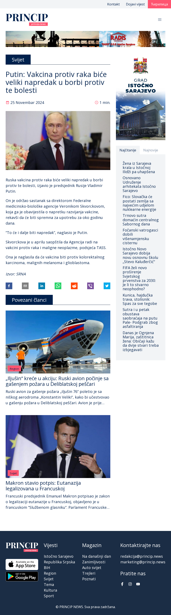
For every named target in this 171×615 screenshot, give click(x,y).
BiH (47, 567)
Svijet (13, 473)
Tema (49, 584)
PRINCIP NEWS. (71, 607)
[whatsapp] (58, 286)
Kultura (50, 590)
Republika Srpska (59, 561)
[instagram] (130, 584)
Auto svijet (91, 567)
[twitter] (107, 286)
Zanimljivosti (93, 561)
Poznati (89, 578)
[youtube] (138, 584)
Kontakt (113, 4)
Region (14, 369)
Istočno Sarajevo (58, 556)
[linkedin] (41, 286)
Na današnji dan (96, 556)
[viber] (90, 286)
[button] (159, 19)
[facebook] (9, 286)
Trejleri (88, 573)
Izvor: (11, 273)
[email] (25, 286)
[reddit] (74, 286)
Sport (49, 595)
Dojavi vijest (135, 4)
